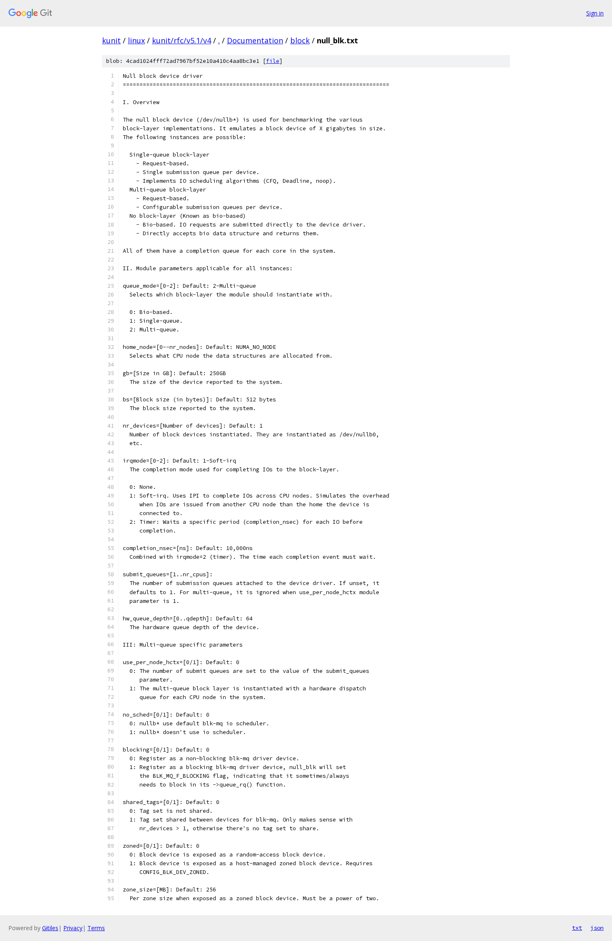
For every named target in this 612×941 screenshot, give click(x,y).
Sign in (595, 13)
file (272, 61)
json (597, 927)
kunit (111, 40)
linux (136, 40)
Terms (96, 928)
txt (577, 927)
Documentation (255, 40)
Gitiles (50, 928)
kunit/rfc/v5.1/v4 (181, 40)
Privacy (72, 928)
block (300, 40)
